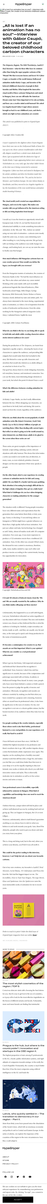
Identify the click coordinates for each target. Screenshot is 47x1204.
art (4, 21)
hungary (9, 940)
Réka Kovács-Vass (9, 56)
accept (18, 1200)
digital (15, 940)
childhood (23, 940)
